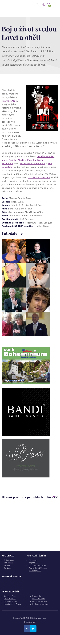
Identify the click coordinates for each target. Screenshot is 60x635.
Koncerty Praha (38, 599)
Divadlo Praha (10, 599)
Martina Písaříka (27, 160)
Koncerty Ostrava (39, 601)
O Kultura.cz (9, 560)
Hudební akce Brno (40, 604)
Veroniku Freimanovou (32, 163)
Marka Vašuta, (9, 160)
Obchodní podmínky (37, 565)
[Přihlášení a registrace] (43, 4)
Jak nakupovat (35, 571)
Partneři (7, 565)
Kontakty (8, 568)
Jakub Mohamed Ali (39, 177)
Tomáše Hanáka (45, 156)
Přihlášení (33, 560)
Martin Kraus (9, 100)
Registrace (33, 563)
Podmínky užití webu (38, 568)
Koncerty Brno (10, 596)
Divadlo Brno (37, 596)
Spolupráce (8, 563)
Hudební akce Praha (12, 604)
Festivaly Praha (10, 601)
